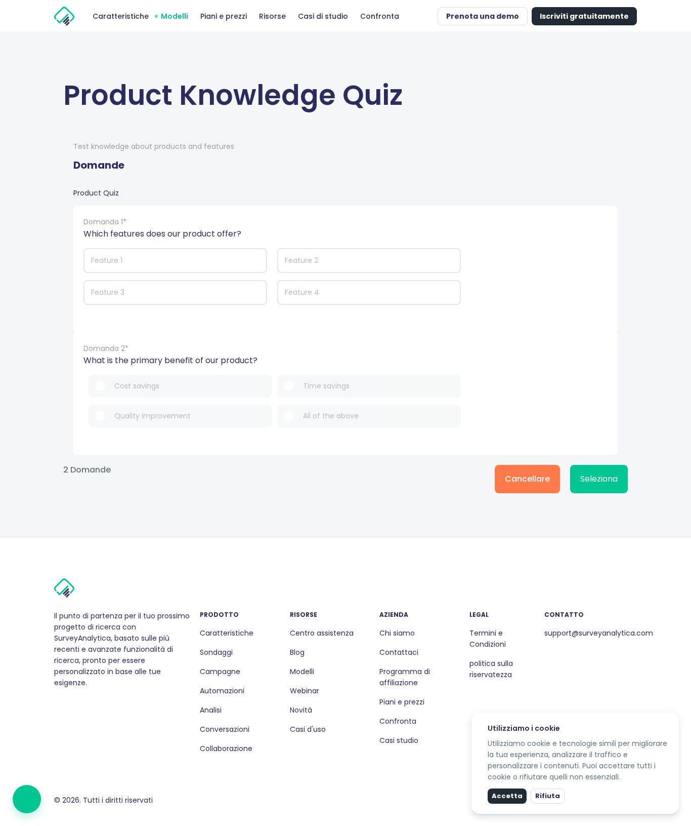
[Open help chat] (27, 799)
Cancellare (527, 479)
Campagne (220, 671)
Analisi (211, 710)
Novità (301, 710)
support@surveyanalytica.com (598, 633)
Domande (98, 165)
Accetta (507, 796)
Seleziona (599, 479)
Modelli (302, 671)
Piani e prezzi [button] (223, 16)
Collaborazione (226, 748)
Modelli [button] (174, 16)
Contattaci (398, 652)
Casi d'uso (308, 729)
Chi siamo (397, 633)
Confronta (397, 721)
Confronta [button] (379, 16)
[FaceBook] (58, 704)
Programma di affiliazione (404, 677)
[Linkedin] (74, 704)
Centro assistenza (322, 633)
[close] (672, 719)
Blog (297, 652)
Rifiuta (547, 796)
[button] (427, 16)
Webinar (304, 691)
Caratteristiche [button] (121, 16)
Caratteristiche (226, 633)
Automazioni (222, 691)
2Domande (87, 470)
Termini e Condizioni (487, 638)
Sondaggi (216, 652)
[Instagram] (66, 704)
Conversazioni (224, 729)
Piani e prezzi (401, 702)
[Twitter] (82, 704)
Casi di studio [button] (323, 16)
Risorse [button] (272, 16)
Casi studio (398, 740)
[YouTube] (91, 704)
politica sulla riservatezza (491, 669)
